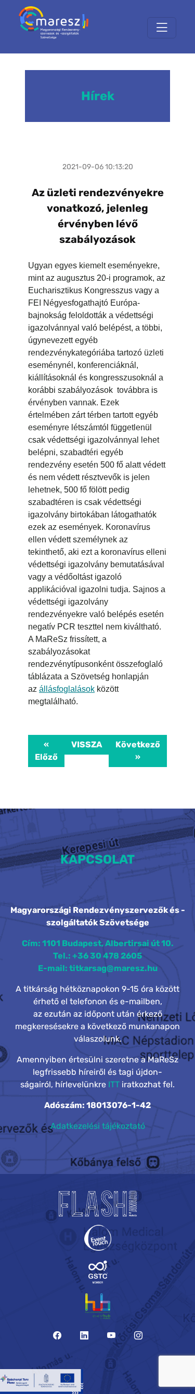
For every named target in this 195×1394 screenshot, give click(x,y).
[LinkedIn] (84, 1336)
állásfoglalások (67, 689)
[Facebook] (57, 1336)
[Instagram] (138, 1336)
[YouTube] (111, 1336)
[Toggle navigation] (161, 27)
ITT (114, 1084)
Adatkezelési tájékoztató (97, 1126)
